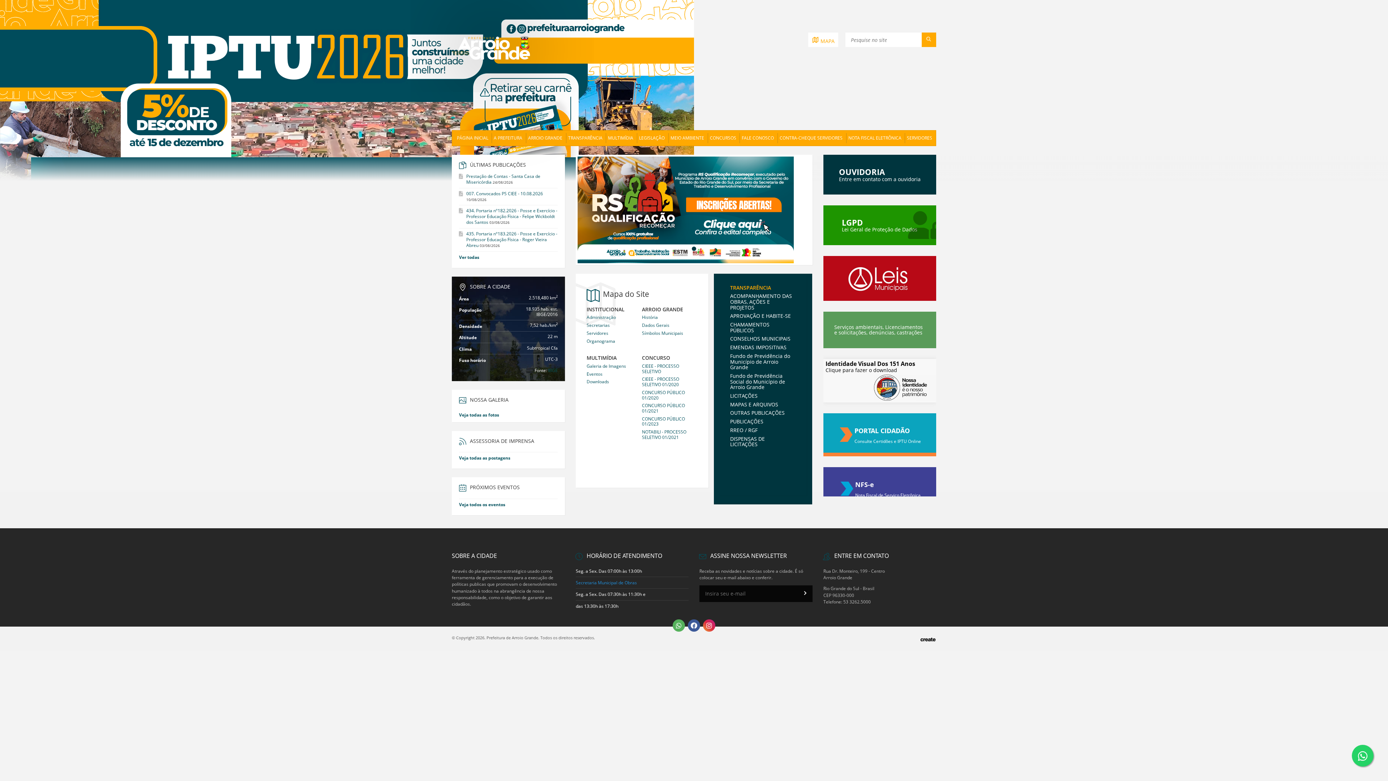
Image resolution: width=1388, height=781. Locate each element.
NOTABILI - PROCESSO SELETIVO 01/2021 (664, 434)
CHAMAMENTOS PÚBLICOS (750, 327)
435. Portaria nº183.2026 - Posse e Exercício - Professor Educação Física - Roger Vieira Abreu (511, 239)
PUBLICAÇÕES (746, 421)
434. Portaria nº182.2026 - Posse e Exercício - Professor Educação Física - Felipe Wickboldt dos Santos (511, 216)
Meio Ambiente (687, 138)
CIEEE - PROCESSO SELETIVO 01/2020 (660, 382)
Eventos (595, 374)
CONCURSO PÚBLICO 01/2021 (663, 408)
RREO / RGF (744, 430)
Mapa (827, 41)
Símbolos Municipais (662, 333)
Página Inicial (472, 138)
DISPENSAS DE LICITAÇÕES (747, 441)
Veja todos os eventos (482, 505)
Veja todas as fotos (479, 415)
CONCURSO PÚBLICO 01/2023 (663, 421)
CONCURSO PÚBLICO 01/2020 (663, 395)
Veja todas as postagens (484, 458)
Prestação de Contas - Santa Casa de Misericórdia (503, 179)
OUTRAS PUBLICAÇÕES (757, 412)
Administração (601, 317)
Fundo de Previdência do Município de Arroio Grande (760, 362)
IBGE (553, 370)
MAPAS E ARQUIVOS (754, 404)
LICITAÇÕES (744, 395)
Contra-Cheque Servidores (811, 138)
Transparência (585, 138)
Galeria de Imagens (606, 366)
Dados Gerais (655, 325)
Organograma (601, 341)
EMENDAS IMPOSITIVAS (758, 347)
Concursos (723, 138)
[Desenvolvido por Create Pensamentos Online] (928, 639)
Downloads (598, 382)
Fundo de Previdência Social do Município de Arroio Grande (757, 381)
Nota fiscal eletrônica (874, 138)
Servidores (919, 138)
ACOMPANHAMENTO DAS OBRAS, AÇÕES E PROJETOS (761, 302)
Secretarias (598, 325)
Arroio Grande (545, 138)
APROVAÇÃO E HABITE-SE (760, 315)
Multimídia (620, 138)
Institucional (606, 310)
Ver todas (469, 257)
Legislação (652, 138)
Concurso (656, 358)
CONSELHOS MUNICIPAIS (760, 338)
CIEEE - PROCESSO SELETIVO (660, 369)
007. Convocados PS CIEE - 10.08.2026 (504, 194)
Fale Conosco (758, 138)
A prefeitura (508, 138)
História (650, 317)
